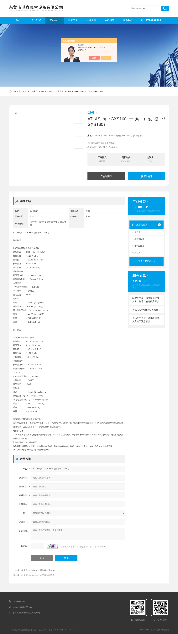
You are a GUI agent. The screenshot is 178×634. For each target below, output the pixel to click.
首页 (18, 20)
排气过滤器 (139, 246)
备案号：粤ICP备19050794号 (61, 630)
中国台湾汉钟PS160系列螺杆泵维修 (38, 570)
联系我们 (128, 20)
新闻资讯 (73, 20)
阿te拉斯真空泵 (47, 91)
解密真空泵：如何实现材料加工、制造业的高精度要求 (145, 300)
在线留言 (109, 20)
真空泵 (60, 91)
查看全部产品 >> (146, 261)
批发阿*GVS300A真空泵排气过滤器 (37, 575)
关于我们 (36, 20)
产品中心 (54, 20)
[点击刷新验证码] (52, 546)
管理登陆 (165, 630)
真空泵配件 (139, 239)
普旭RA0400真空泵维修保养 (146, 310)
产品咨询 (106, 176)
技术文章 (91, 20)
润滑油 (137, 232)
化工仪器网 (155, 630)
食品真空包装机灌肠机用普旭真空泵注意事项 (145, 320)
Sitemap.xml (144, 630)
